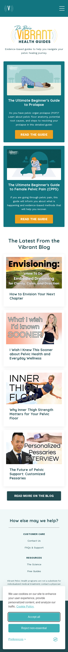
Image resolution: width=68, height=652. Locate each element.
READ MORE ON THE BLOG (34, 496)
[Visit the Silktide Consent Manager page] (55, 639)
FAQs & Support (34, 547)
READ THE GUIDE (34, 134)
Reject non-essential (34, 628)
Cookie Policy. (25, 606)
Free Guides (34, 571)
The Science (34, 564)
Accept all (34, 616)
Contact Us (34, 540)
